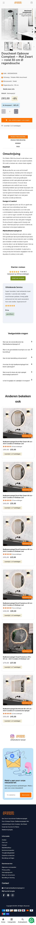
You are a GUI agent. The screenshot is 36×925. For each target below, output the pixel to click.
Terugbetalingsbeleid (8, 853)
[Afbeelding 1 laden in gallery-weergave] (9, 46)
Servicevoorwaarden (8, 850)
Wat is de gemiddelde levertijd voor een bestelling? (16, 351)
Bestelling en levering (8, 877)
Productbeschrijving (18, 137)
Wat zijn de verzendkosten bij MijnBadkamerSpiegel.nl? (13, 343)
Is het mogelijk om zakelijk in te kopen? (16, 381)
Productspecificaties (18, 140)
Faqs (18, 146)
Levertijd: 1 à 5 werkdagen (12, 615)
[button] (4, 3)
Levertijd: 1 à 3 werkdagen (12, 454)
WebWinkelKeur (6, 847)
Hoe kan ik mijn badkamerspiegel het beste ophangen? (15, 366)
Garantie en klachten (8, 855)
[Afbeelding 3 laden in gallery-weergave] (27, 46)
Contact (4, 845)
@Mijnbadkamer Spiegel (18, 740)
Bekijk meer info (8, 89)
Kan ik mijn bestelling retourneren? (15, 358)
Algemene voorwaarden (9, 867)
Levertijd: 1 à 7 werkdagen (12, 508)
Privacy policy (6, 870)
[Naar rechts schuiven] (34, 47)
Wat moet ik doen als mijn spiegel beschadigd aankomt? (14, 373)
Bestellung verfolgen (8, 858)
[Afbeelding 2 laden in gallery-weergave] (18, 46)
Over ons (4, 842)
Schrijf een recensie (18, 278)
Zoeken (4, 840)
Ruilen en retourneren (8, 875)
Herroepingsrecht (7, 872)
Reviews (18, 143)
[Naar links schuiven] (2, 47)
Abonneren (26, 795)
